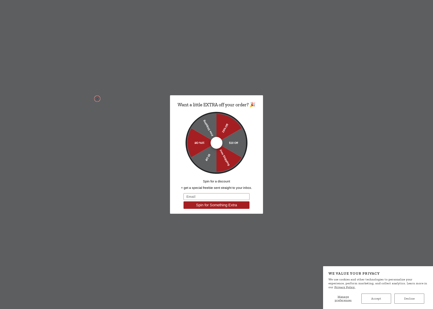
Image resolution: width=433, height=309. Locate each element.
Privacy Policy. (345, 287)
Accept (376, 298)
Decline (409, 298)
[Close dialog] (97, 98)
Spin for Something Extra (216, 205)
